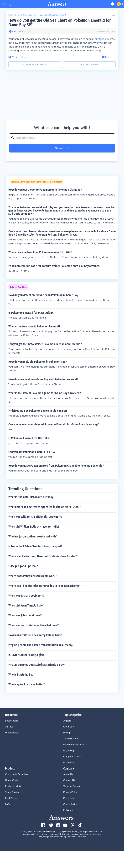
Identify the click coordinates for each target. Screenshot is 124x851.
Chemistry (68, 726)
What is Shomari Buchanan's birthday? (31, 497)
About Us (68, 774)
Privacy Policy (70, 792)
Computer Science (72, 756)
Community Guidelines (16, 774)
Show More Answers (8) (34, 64)
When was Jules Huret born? (25, 615)
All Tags (9, 726)
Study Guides (12, 792)
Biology (67, 732)
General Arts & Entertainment (53, 15)
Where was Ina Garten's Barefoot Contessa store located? (43, 556)
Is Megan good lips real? (23, 566)
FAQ (7, 804)
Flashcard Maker (13, 786)
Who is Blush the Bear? (22, 674)
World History (70, 738)
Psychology (69, 750)
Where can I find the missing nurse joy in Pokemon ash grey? (44, 586)
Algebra (67, 720)
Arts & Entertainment (27, 15)
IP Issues (68, 810)
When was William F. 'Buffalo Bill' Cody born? (35, 517)
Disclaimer (68, 798)
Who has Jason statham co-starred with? (32, 536)
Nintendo (100, 38)
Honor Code (11, 780)
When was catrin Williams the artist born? (33, 625)
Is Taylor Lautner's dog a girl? (26, 655)
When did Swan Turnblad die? (26, 605)
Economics (68, 762)
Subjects (12, 15)
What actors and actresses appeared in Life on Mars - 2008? (44, 507)
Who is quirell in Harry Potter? (26, 684)
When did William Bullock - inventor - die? (33, 526)
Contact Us (69, 780)
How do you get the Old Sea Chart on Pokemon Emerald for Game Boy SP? (59, 22)
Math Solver (11, 798)
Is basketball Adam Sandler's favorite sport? (35, 546)
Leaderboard (11, 720)
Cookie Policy (70, 804)
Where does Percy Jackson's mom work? (32, 576)
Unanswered (11, 732)
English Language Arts (75, 744)
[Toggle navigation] (4, 4)
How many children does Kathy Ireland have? (35, 635)
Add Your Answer (89, 64)
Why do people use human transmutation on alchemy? (40, 645)
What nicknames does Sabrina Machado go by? (36, 665)
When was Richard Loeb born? (26, 595)
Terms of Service (72, 786)
